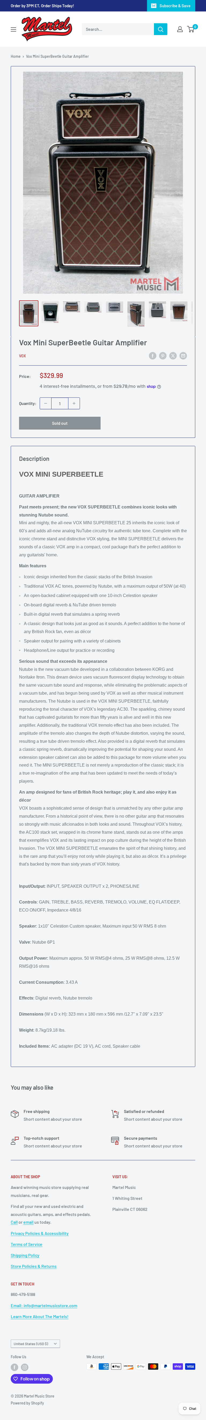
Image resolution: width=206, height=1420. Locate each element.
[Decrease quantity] (45, 403)
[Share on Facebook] (152, 355)
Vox (22, 356)
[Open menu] (13, 29)
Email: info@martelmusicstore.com (44, 1305)
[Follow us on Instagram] (24, 1367)
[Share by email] (183, 355)
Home (16, 56)
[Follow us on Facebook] (14, 1367)
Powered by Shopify (27, 1403)
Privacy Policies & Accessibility (40, 1233)
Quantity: (27, 403)
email (28, 1221)
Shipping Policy (25, 1255)
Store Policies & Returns (34, 1266)
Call (14, 1221)
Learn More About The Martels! (39, 1316)
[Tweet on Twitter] (173, 355)
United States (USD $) (31, 1343)
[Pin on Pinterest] (163, 355)
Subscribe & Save (175, 5)
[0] (190, 29)
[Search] (160, 29)
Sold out (60, 423)
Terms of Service (26, 1244)
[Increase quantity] (74, 403)
